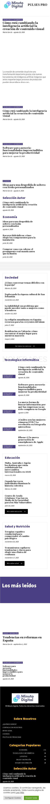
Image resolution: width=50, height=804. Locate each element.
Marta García (7, 32)
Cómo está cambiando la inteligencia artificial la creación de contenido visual (23, 26)
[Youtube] (34, 711)
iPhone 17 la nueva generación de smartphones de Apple (30, 440)
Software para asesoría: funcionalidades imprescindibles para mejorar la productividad (23, 150)
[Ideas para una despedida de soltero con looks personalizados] (25, 172)
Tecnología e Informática (12, 20)
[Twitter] (25, 711)
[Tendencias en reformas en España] (25, 615)
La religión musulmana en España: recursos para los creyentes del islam (25, 321)
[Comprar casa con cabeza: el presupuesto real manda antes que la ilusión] (42, 252)
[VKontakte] (29, 711)
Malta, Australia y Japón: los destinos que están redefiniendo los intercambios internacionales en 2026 (18, 467)
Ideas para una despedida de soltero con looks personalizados (24, 186)
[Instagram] (20, 711)
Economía (6, 181)
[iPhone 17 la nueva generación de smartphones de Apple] (9, 441)
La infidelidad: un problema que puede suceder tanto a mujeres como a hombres (24, 308)
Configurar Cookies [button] (13, 798)
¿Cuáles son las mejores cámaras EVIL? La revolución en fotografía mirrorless (32, 423)
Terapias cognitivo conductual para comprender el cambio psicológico (17, 535)
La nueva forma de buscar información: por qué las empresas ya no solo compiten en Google (32, 406)
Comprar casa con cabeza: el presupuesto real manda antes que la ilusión (19, 251)
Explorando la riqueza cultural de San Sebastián (25, 295)
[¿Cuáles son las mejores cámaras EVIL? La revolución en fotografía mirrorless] (9, 424)
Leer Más (20, 792)
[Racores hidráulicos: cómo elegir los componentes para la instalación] (42, 238)
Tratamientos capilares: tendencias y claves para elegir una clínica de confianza (18, 551)
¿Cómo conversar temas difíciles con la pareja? (24, 284)
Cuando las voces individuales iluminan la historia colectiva (17, 483)
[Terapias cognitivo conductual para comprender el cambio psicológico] (40, 535)
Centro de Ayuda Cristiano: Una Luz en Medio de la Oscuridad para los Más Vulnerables (18, 499)
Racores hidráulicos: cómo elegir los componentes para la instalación (19, 237)
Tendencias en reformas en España (22, 639)
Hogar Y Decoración (10, 633)
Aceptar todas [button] (31, 798)
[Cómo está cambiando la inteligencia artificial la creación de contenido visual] (25, 51)
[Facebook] (15, 711)
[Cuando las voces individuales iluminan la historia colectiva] (40, 485)
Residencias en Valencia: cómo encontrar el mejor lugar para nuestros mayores (21, 333)
